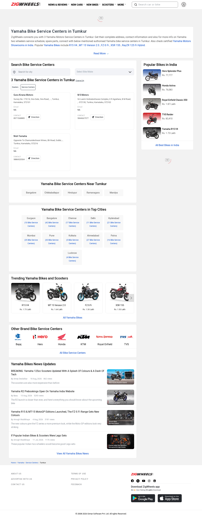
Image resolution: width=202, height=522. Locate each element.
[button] (135, 4)
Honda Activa (168, 85)
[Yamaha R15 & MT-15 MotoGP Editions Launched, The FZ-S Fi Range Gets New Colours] (120, 417)
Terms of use (78, 474)
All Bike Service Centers (73, 352)
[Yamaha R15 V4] (25, 292)
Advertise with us (21, 479)
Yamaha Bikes (52, 45)
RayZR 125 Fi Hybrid (133, 45)
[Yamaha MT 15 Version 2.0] (57, 292)
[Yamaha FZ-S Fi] (88, 292)
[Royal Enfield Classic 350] (152, 104)
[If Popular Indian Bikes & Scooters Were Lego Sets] (120, 441)
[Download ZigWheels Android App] (143, 498)
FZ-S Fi (105, 45)
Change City (80, 81)
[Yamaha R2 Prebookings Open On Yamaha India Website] (120, 397)
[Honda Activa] (152, 90)
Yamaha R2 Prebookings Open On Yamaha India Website (42, 391)
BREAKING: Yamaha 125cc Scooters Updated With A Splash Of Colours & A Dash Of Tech (57, 372)
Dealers (15, 87)
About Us (16, 474)
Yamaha (21, 463)
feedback (76, 484)
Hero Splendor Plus (171, 71)
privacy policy (79, 479)
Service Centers (32, 463)
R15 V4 (73, 45)
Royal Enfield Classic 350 (174, 100)
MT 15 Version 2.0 (89, 45)
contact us (17, 484)
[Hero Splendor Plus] (152, 75)
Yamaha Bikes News (77, 453)
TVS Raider (167, 114)
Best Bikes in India (169, 145)
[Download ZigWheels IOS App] (170, 498)
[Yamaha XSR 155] (120, 292)
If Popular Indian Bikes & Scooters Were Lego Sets (39, 435)
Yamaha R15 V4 (170, 129)
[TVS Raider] (152, 119)
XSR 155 (115, 45)
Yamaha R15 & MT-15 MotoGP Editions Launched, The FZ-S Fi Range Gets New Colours (55, 413)
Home (13, 463)
